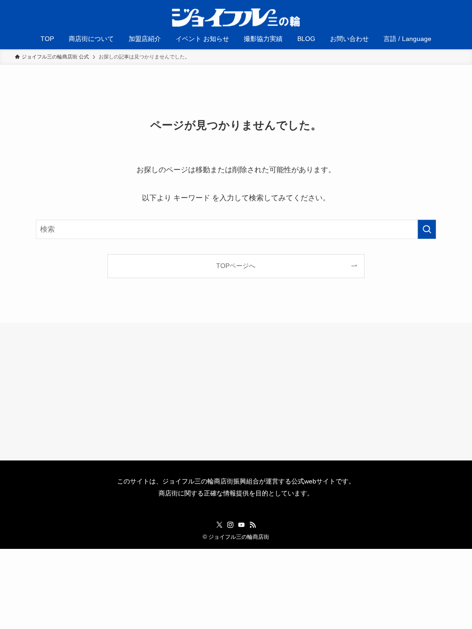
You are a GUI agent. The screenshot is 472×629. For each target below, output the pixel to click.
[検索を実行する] (427, 229)
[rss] (252, 525)
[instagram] (230, 525)
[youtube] (241, 525)
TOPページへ (235, 265)
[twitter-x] (219, 525)
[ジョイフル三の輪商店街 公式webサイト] (236, 17)
